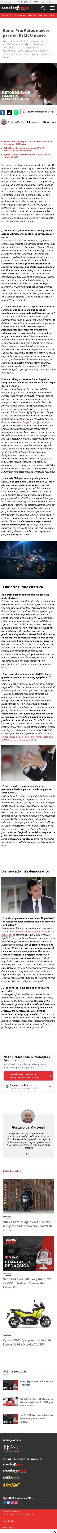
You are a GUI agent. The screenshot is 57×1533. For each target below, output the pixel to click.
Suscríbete (6, 15)
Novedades (20, 15)
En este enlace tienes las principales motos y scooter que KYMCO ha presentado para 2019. (27, 737)
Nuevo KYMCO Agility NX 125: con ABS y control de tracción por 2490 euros (27, 1226)
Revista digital (8, 1527)
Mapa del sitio (8, 1521)
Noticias (43, 15)
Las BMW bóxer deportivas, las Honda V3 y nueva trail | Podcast (36, 1418)
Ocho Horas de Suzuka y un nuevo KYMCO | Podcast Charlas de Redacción (27, 1283)
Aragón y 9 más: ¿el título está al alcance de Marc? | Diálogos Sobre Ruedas (36, 1402)
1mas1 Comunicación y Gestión (21, 1514)
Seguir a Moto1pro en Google (41, 111)
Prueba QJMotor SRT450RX (28, 2)
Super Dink (18, 412)
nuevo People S (23, 422)
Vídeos (53, 15)
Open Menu (52, 8)
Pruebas (32, 15)
